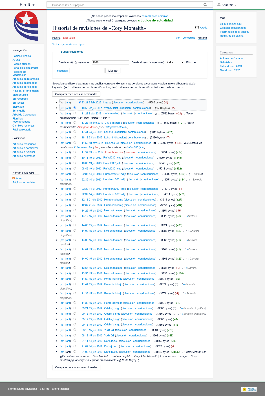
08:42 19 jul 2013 (91, 168)
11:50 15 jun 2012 (92, 278)
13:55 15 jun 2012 (92, 273)
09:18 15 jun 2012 (92, 313)
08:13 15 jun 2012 (92, 335)
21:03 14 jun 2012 (92, 351)
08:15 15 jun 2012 (92, 330)
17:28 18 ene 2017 (92, 122)
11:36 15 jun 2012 (92, 293)
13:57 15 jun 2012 (92, 267)
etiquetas (62, 70)
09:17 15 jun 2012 (92, 319)
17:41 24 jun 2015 (92, 132)
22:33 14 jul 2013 (91, 188)
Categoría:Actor (87, 127)
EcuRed (27, 4)
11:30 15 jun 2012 (92, 302)
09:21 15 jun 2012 (92, 308)
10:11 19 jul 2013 (91, 157)
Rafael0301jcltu (135, 147)
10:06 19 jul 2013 (91, 163)
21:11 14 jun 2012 (92, 341)
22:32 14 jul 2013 (91, 194)
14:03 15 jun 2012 (92, 230)
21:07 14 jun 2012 (92, 346)
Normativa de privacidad (22, 388)
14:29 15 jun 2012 (92, 210)
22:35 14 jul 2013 (91, 174)
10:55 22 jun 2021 (92, 108)
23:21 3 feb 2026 (91, 102)
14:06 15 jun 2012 (92, 225)
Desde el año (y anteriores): (75, 62)
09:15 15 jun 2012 (92, 324)
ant (68, 102)
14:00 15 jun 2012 (92, 258)
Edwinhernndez (83, 147)
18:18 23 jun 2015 (92, 137)
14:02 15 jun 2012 (92, 240)
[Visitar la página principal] (26, 26)
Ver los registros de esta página (68, 44)
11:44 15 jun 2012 (92, 284)
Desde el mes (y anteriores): (148, 62)
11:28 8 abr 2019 (91, 113)
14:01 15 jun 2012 (92, 249)
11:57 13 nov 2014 (92, 152)
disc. (97, 147)
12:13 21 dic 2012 (92, 199)
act (62, 108)
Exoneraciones (61, 388)
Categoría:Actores (115, 127)
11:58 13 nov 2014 (92, 143)
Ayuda (203, 27)
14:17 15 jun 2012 (92, 216)
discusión (118, 102)
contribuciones (134, 102)
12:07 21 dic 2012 (92, 205)
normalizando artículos (155, 16)
